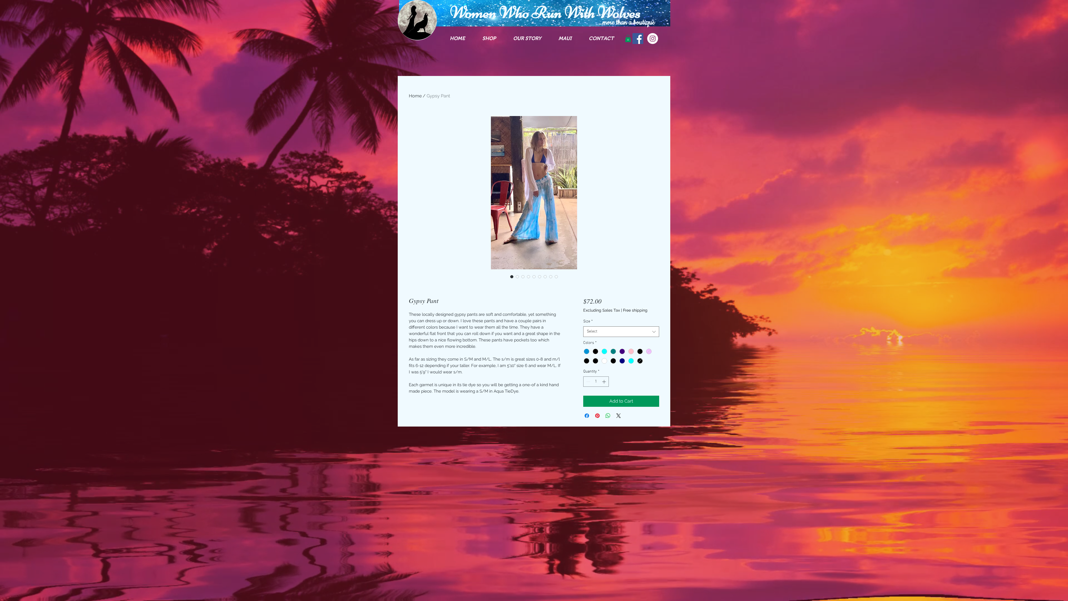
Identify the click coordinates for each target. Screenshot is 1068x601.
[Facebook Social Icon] (637, 38)
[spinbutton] (596, 381)
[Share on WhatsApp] (608, 415)
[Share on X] (618, 415)
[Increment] (604, 381)
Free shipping (635, 310)
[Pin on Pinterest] (597, 415)
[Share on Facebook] (587, 415)
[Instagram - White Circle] (652, 38)
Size (588, 321)
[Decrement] (587, 381)
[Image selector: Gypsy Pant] (512, 276)
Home (415, 95)
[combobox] (621, 331)
